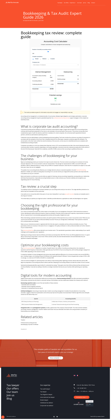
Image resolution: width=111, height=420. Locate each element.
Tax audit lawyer (45, 389)
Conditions (13, 416)
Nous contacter (54, 358)
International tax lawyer (47, 397)
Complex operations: (37, 56)
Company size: (36, 62)
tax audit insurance (69, 194)
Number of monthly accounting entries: (41, 49)
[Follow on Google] (54, 417)
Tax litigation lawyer (46, 394)
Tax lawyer (59, 2)
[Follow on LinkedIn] (57, 416)
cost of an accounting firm (29, 248)
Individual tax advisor (46, 403)
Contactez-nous (81, 397)
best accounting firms (28, 230)
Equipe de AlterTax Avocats (31, 20)
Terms (8, 416)
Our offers (66, 2)
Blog (89, 2)
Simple (36, 58)
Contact (93, 2)
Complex (52, 58)
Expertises (72, 2)
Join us (84, 2)
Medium (44, 58)
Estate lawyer (44, 400)
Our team (79, 2)
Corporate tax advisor (46, 405)
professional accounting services (62, 118)
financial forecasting (81, 170)
